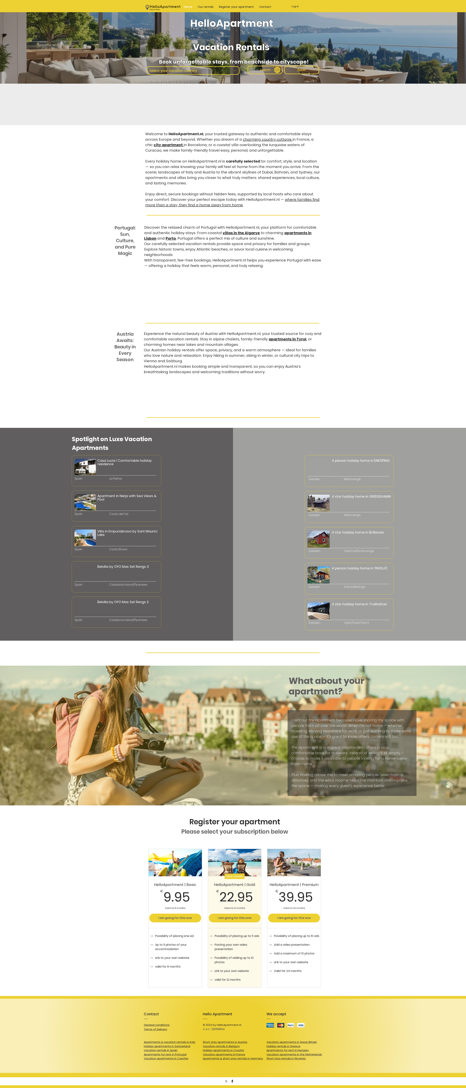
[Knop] (92, 483)
